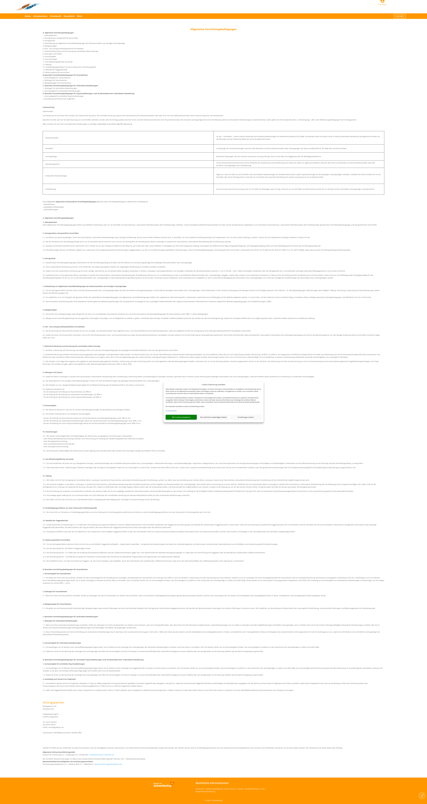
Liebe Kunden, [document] (48, 111)
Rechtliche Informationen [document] (212, 783)
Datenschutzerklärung (214, 789)
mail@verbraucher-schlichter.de (102, 755)
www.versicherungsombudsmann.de (108, 764)
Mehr (79, 16)
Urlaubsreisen (40, 16)
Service (240, 789)
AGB (262, 789)
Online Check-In (230, 789)
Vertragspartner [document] (53, 702)
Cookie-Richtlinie (171, 411)
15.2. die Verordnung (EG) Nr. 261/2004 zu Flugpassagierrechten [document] (67, 548)
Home (28, 16)
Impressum (200, 789)
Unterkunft (55, 16)
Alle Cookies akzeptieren (181, 417)
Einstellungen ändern (246, 417)
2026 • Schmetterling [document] (214, 800)
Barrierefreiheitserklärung (205, 791)
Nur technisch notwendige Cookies (213, 417)
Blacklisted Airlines (252, 789)
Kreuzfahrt (69, 16)
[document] (213, 29)
